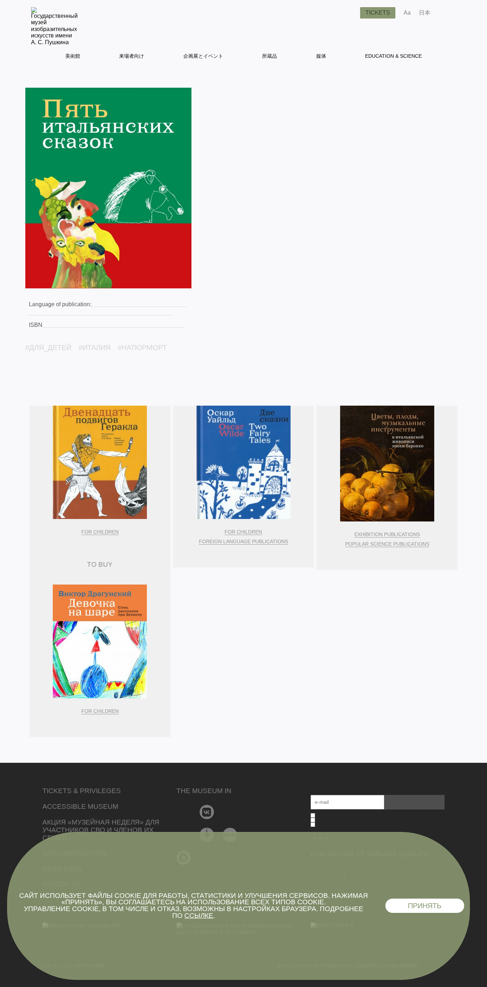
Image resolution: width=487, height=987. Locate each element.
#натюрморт (142, 347)
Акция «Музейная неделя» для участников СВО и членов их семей (100, 830)
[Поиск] (349, 13)
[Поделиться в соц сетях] (446, 13)
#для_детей (48, 347)
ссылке (198, 915)
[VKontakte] (207, 812)
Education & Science (393, 56)
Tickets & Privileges (81, 791)
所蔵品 (269, 56)
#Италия (94, 347)
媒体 (321, 56)
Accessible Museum (80, 806)
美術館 (72, 56)
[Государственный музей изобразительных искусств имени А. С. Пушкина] (54, 42)
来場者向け (131, 56)
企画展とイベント (203, 56)
